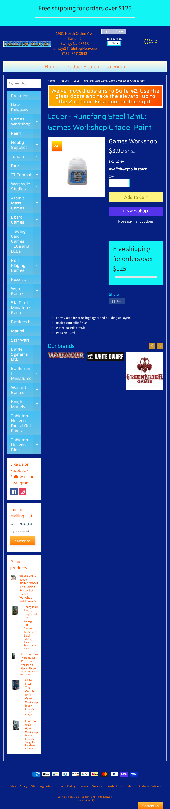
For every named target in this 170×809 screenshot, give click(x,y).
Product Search (81, 67)
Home (51, 67)
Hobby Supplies (26, 145)
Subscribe (22, 540)
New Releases (19, 107)
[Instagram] (22, 491)
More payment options (136, 221)
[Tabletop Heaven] (27, 43)
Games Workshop (26, 122)
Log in (106, 31)
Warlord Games (26, 390)
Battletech (20, 321)
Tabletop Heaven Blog (26, 444)
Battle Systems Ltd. (26, 354)
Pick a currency (114, 39)
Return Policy (18, 786)
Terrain (26, 157)
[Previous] (152, 346)
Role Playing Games (26, 265)
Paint (26, 134)
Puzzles (18, 279)
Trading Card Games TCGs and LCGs (26, 241)
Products (64, 81)
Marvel (17, 331)
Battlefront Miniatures (26, 373)
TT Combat (26, 175)
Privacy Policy (66, 786)
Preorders (20, 95)
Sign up (120, 31)
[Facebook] (14, 491)
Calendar (115, 67)
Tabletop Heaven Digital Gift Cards (21, 423)
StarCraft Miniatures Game (21, 307)
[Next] (160, 346)
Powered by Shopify (85, 800)
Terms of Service (90, 786)
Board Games (26, 220)
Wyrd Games (26, 291)
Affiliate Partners (150, 786)
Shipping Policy (42, 786)
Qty (111, 176)
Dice (15, 165)
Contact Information (120, 786)
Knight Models (26, 404)
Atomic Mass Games (26, 203)
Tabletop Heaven (83, 796)
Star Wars (20, 340)
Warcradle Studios (26, 187)
